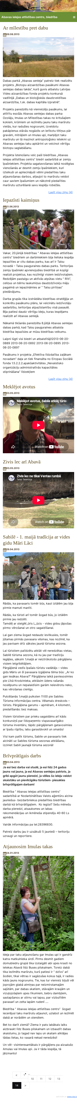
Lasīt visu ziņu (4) (61, 192)
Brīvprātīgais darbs (22, 755)
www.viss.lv (72, 1096)
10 (32, 1078)
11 (41, 1078)
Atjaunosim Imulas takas (28, 846)
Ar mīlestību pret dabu (25, 28)
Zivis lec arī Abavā (21, 461)
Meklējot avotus (19, 386)
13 (58, 1078)
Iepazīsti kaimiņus (21, 200)
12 (50, 1078)
